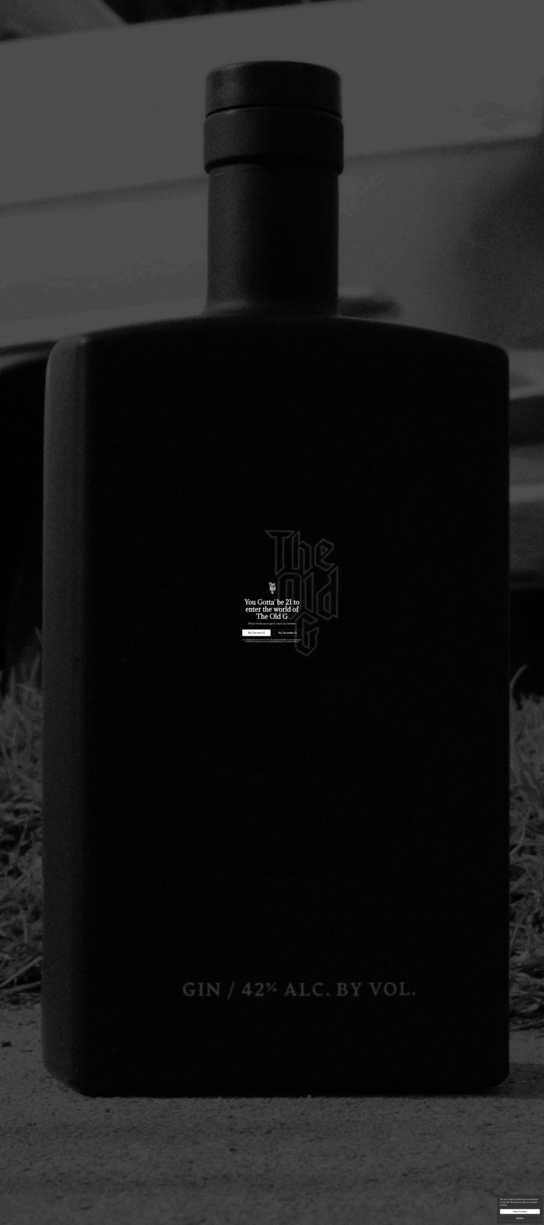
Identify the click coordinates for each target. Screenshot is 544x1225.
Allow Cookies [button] (520, 1211)
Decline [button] (520, 1218)
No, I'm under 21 (287, 632)
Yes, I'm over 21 (256, 632)
